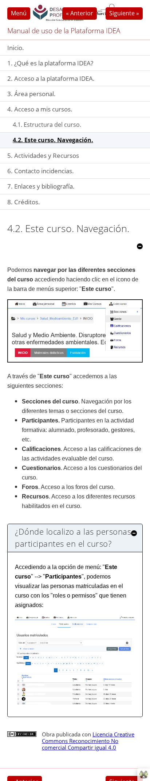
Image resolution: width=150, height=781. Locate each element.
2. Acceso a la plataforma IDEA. (51, 78)
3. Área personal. (31, 94)
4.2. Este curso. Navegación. (53, 140)
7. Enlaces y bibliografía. (41, 186)
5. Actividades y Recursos (43, 155)
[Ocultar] (140, 246)
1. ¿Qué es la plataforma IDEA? (50, 63)
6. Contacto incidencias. (40, 171)
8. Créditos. (23, 202)
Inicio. (15, 47)
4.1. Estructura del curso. (47, 125)
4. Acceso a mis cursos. (39, 109)
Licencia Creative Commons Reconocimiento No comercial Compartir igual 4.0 (88, 741)
